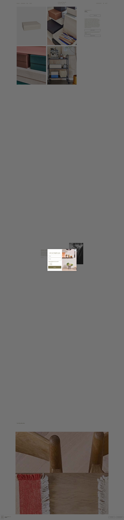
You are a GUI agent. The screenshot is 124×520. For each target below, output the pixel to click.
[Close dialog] (75, 250)
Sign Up (55, 267)
